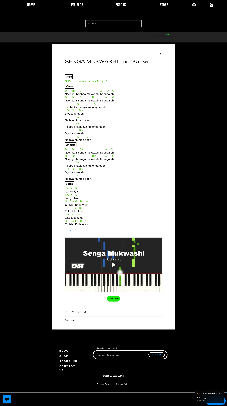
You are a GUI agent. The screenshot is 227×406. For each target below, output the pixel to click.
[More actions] (160, 53)
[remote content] (113, 152)
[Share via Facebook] (66, 312)
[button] (211, 5)
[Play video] (113, 265)
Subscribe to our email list (107, 348)
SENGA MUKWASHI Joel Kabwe (107, 61)
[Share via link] (85, 312)
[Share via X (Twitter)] (72, 312)
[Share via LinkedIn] (79, 312)
